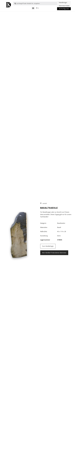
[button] (33, 8)
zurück (45, 203)
